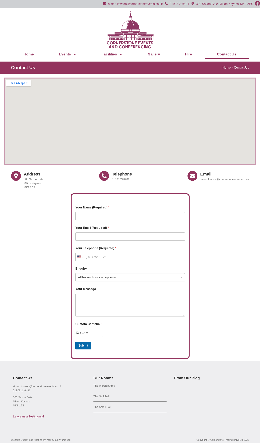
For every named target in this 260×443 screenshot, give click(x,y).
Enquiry (81, 268)
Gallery (154, 54)
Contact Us (226, 54)
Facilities (109, 54)
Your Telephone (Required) (95, 248)
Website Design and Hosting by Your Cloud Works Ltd (40, 439)
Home (29, 54)
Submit (83, 345)
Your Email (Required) (92, 227)
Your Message (85, 289)
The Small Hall (102, 406)
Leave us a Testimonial (28, 416)
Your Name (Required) (92, 207)
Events (65, 54)
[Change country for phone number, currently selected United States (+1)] (79, 257)
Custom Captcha (88, 324)
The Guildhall (101, 396)
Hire (188, 54)
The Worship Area (104, 385)
